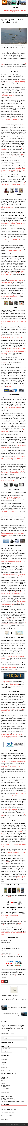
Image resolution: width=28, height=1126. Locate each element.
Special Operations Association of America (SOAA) (13, 1101)
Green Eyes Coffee (14, 684)
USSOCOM (3, 1077)
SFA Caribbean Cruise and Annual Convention (12, 954)
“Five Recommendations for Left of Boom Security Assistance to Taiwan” (12, 533)
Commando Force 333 (6, 282)
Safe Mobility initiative (9, 619)
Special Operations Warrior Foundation (10, 1111)
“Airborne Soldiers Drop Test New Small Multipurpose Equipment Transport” (13, 170)
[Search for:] (14, 1038)
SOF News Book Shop (13, 896)
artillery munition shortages (13, 407)
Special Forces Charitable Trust (8, 1109)
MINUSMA (6, 861)
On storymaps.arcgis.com (7, 480)
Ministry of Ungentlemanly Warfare (16, 348)
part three (8, 386)
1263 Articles (15, 995)
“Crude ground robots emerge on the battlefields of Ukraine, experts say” (13, 458)
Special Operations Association (8, 1099)
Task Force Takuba (13, 873)
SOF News (15, 25)
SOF (6, 981)
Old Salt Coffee (5, 681)
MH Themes (22, 1124)
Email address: (5, 1046)
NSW (2, 1083)
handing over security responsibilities (15, 852)
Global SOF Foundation (6, 1096)
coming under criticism (18, 517)
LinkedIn (3, 1064)
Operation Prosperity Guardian (9, 809)
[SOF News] (14, 4)
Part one (20, 385)
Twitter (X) (3, 1061)
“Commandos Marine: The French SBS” (11, 239)
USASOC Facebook (5, 1078)
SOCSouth (3, 1090)
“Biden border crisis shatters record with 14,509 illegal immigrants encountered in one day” (13, 603)
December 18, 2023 (7, 25)
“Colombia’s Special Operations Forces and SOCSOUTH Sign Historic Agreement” (13, 272)
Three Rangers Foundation (7, 1112)
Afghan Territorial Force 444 (16, 280)
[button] (26, 16)
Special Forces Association (7, 1098)
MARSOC (3, 1086)
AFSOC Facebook (5, 1085)
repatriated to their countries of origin (11, 766)
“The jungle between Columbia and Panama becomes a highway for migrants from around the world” (13, 593)
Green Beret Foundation (7, 1108)
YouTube (3, 1062)
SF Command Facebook (7, 1082)
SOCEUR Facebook (5, 1088)
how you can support (20, 975)
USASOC (3, 1080)
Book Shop (4, 1059)
